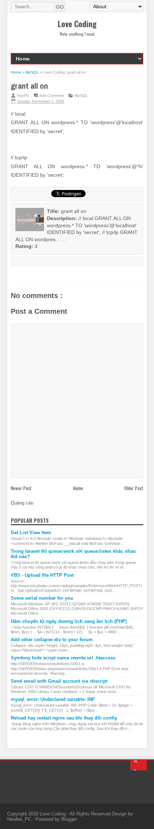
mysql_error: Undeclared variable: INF (53, 699)
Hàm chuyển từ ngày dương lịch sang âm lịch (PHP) (69, 621)
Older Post (133, 488)
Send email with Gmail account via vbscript (59, 681)
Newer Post (21, 488)
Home (78, 488)
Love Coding (53, 813)
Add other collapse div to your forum (52, 639)
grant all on (29, 86)
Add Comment (51, 95)
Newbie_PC (20, 819)
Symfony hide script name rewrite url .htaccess (63, 657)
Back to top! (138, 765)
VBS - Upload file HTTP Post (42, 575)
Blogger (69, 819)
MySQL (81, 95)
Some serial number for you (42, 598)
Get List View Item (31, 532)
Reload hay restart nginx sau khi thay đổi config (64, 718)
